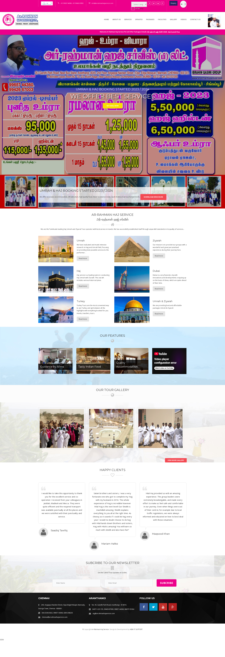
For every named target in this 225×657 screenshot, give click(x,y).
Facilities (162, 19)
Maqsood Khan (161, 533)
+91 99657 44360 (66, 3)
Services (128, 19)
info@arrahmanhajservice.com (102, 3)
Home (106, 19)
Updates (138, 19)
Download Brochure (153, 197)
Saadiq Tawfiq (59, 530)
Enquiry (173, 3)
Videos (183, 19)
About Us (117, 19)
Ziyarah (157, 240)
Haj (79, 271)
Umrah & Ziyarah (163, 301)
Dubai (156, 271)
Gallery (173, 19)
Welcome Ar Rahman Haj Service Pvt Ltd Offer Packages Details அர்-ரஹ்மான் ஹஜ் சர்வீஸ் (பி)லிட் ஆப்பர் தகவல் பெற (102, 32)
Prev (5, 122)
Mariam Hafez (109, 543)
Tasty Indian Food (89, 366)
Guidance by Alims (52, 366)
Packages (150, 19)
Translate (134, 8)
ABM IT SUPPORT (136, 629)
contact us (195, 19)
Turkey (81, 301)
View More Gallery (176, 460)
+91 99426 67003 (77, 3)
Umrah (81, 240)
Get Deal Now (113, 104)
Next (220, 122)
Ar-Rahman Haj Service (100, 629)
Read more (83, 258)
